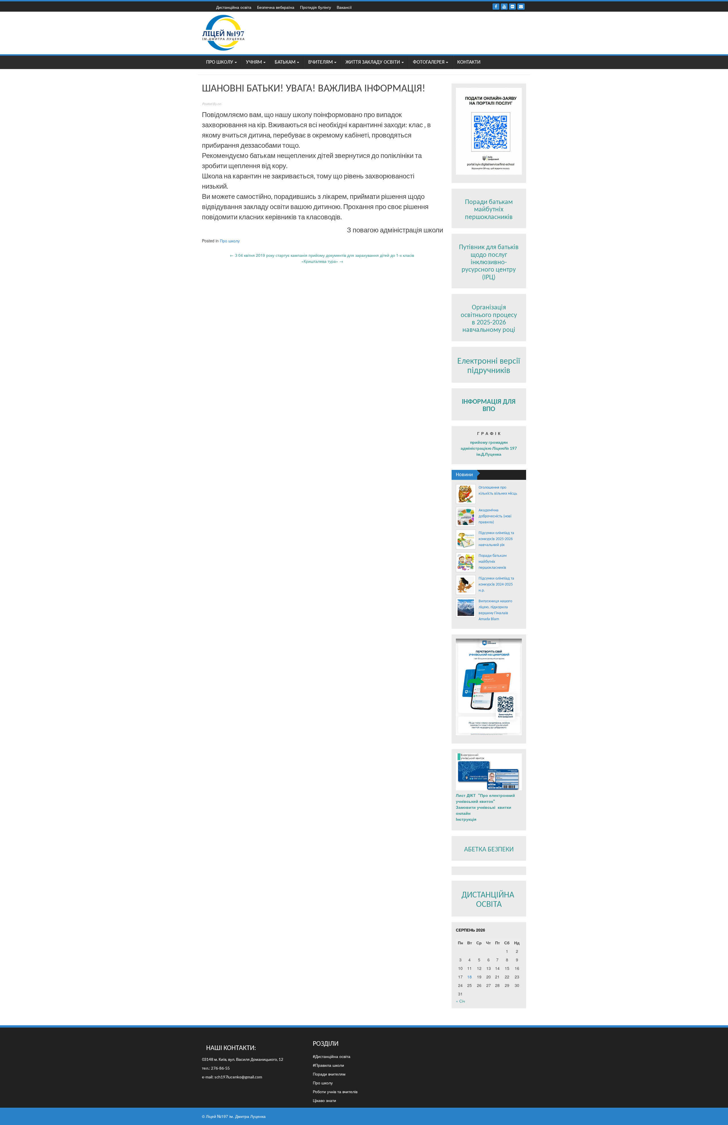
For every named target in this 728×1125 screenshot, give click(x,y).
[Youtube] (504, 6)
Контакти (469, 62)
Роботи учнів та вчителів (335, 1091)
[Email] (521, 6)
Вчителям (320, 62)
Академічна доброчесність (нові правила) (495, 516)
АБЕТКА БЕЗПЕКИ (489, 849)
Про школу (219, 62)
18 (469, 977)
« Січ (460, 1001)
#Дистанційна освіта (331, 1056)
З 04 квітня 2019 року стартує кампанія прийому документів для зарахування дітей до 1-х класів (322, 255)
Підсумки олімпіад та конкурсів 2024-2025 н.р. (496, 584)
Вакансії (344, 7)
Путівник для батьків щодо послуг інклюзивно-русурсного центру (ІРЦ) (489, 262)
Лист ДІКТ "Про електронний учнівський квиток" (485, 798)
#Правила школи (328, 1065)
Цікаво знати (324, 1100)
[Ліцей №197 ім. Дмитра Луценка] (223, 32)
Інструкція (466, 819)
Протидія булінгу (315, 7)
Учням (254, 62)
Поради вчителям (329, 1074)
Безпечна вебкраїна (275, 7)
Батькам (285, 62)
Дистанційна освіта (233, 7)
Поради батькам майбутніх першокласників (489, 210)
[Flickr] (512, 6)
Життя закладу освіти (373, 62)
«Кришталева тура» (322, 261)
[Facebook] (496, 6)
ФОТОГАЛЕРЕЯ (428, 62)
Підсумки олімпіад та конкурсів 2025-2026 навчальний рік (496, 539)
